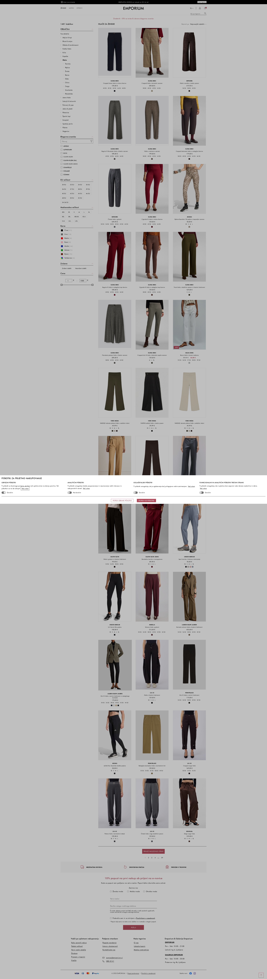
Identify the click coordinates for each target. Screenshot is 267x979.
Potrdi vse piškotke (146, 500)
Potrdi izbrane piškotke (122, 500)
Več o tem (25, 488)
